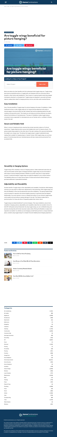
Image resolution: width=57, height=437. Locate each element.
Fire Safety (6, 348)
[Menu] (6, 2)
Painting (6, 379)
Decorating (6, 337)
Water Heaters (7, 401)
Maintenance (7, 375)
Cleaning (6, 328)
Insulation (6, 366)
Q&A (8, 6)
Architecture (7, 317)
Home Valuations (8, 364)
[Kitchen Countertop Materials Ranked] (8, 270)
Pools (5, 388)
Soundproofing (7, 397)
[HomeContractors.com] (28, 2)
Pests (5, 382)
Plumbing (6, 386)
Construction (7, 331)
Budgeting (6, 324)
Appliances (6, 315)
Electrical (6, 344)
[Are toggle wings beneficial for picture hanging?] (28, 74)
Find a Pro (42, 84)
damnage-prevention (8, 335)
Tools (5, 399)
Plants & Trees (7, 384)
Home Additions (7, 357)
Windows (6, 404)
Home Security (7, 362)
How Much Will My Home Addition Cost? (23, 276)
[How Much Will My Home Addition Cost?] (8, 278)
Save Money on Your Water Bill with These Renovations (26, 261)
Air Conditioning (7, 311)
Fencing (6, 346)
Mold (5, 377)
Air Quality (6, 313)
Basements (6, 319)
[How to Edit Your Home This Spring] (8, 255)
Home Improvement (9, 32)
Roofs (5, 390)
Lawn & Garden (7, 373)
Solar (5, 395)
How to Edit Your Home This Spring (21, 253)
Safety (5, 393)
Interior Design (7, 368)
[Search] (51, 2)
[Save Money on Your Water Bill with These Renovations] (8, 263)
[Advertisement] (28, 19)
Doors (5, 342)
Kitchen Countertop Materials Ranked (22, 268)
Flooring (6, 351)
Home (5, 6)
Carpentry (6, 326)
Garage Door (7, 355)
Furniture (6, 353)
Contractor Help (7, 333)
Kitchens (6, 370)
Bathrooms (6, 322)
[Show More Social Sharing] (35, 45)
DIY (5, 339)
